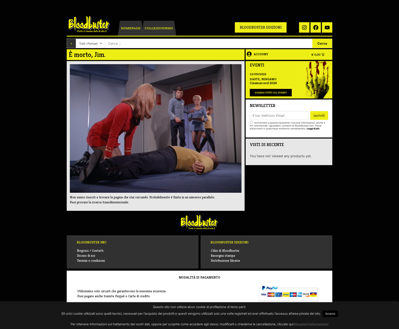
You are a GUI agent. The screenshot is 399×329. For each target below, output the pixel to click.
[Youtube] (327, 27)
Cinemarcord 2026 (263, 83)
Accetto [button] (330, 313)
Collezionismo (159, 28)
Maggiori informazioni (311, 324)
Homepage (130, 28)
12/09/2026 (258, 74)
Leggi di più (313, 128)
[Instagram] (304, 27)
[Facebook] (315, 27)
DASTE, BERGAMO (263, 79)
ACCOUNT (261, 54)
